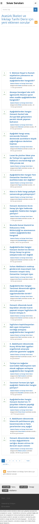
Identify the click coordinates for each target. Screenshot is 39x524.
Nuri (19, 356)
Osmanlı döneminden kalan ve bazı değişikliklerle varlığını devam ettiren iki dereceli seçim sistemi (22, 442)
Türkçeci (12, 503)
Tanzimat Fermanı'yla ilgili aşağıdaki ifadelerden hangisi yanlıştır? (23, 385)
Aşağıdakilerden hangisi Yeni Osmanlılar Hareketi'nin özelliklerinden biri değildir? (23, 177)
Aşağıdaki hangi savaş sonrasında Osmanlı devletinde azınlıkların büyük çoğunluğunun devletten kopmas (23, 138)
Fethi (19, 337)
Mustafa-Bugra (22, 240)
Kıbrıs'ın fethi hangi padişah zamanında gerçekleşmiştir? (22, 192)
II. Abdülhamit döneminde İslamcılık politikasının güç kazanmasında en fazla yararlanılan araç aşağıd (22, 422)
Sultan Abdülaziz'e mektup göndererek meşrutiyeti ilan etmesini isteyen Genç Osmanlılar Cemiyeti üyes (22, 270)
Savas (20, 85)
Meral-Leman (22, 451)
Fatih (19, 168)
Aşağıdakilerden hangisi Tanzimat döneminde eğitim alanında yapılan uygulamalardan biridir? (22, 290)
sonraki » (6, 464)
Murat (20, 149)
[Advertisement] (19, 48)
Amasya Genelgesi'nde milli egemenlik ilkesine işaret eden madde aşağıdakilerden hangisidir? (23, 96)
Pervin (20, 279)
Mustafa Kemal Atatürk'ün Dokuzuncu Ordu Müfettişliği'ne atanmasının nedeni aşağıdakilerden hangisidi (22, 230)
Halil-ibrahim (22, 376)
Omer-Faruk (21, 412)
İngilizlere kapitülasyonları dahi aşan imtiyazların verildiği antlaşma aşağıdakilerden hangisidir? (22, 328)
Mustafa (20, 392)
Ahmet (20, 260)
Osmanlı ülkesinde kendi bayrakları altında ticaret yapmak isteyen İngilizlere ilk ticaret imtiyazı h (23, 309)
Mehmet (20, 127)
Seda (19, 218)
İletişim (3, 498)
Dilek (19, 105)
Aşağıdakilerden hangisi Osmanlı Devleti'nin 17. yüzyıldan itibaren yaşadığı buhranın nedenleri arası (22, 403)
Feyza (20, 185)
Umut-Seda (21, 431)
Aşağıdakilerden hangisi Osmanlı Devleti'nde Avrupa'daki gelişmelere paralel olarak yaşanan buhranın (21, 116)
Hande (20, 199)
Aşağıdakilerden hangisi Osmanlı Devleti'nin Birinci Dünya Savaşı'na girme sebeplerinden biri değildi (22, 251)
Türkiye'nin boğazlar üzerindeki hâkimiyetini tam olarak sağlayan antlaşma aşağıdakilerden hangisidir (23, 367)
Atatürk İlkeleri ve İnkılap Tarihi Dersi (21, 83)
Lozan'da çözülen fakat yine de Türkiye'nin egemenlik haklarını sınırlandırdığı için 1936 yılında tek (22, 159)
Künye (8, 498)
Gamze (20, 318)
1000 (28, 461)
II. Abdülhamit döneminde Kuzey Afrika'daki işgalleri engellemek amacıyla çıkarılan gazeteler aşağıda (22, 348)
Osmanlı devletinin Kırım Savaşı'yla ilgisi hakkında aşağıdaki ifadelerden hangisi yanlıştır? (23, 210)
